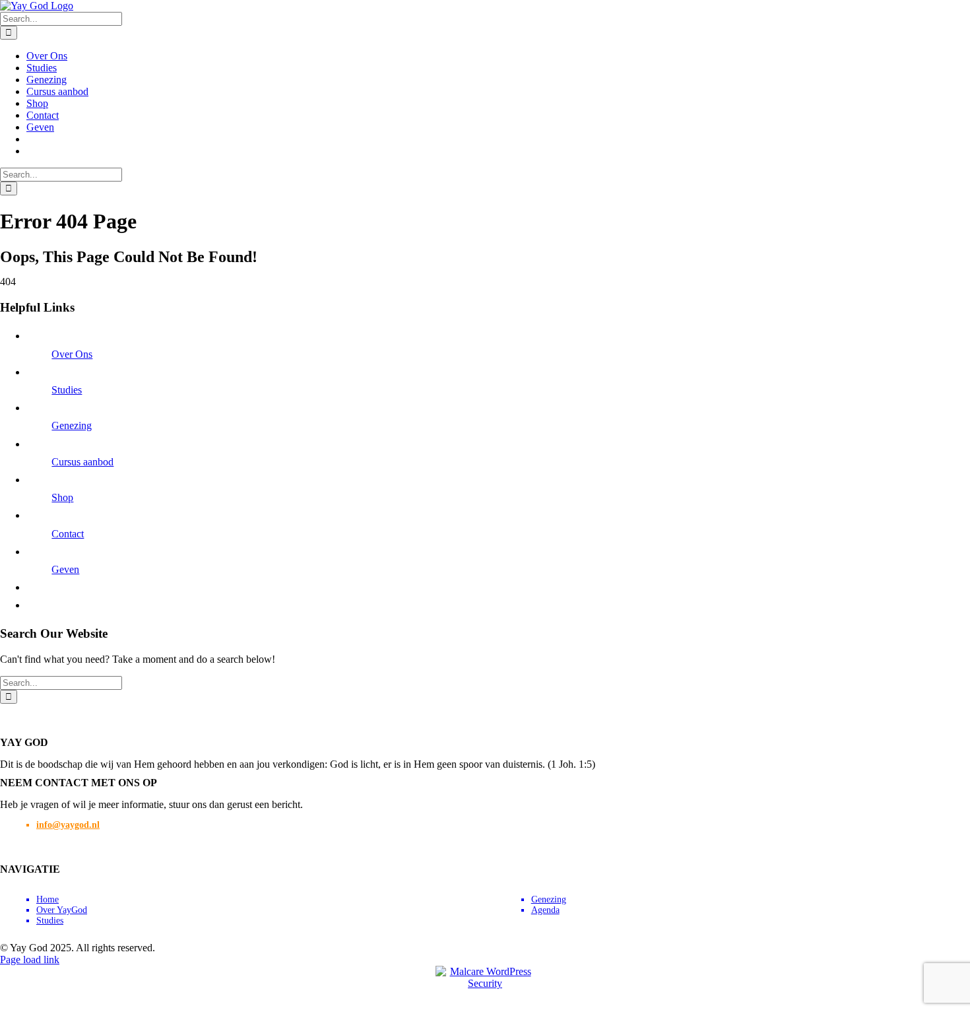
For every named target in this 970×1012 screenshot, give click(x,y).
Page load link (29, 959)
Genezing (71, 425)
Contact (67, 533)
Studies (66, 389)
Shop (62, 497)
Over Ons (71, 354)
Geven (65, 569)
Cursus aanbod (82, 461)
